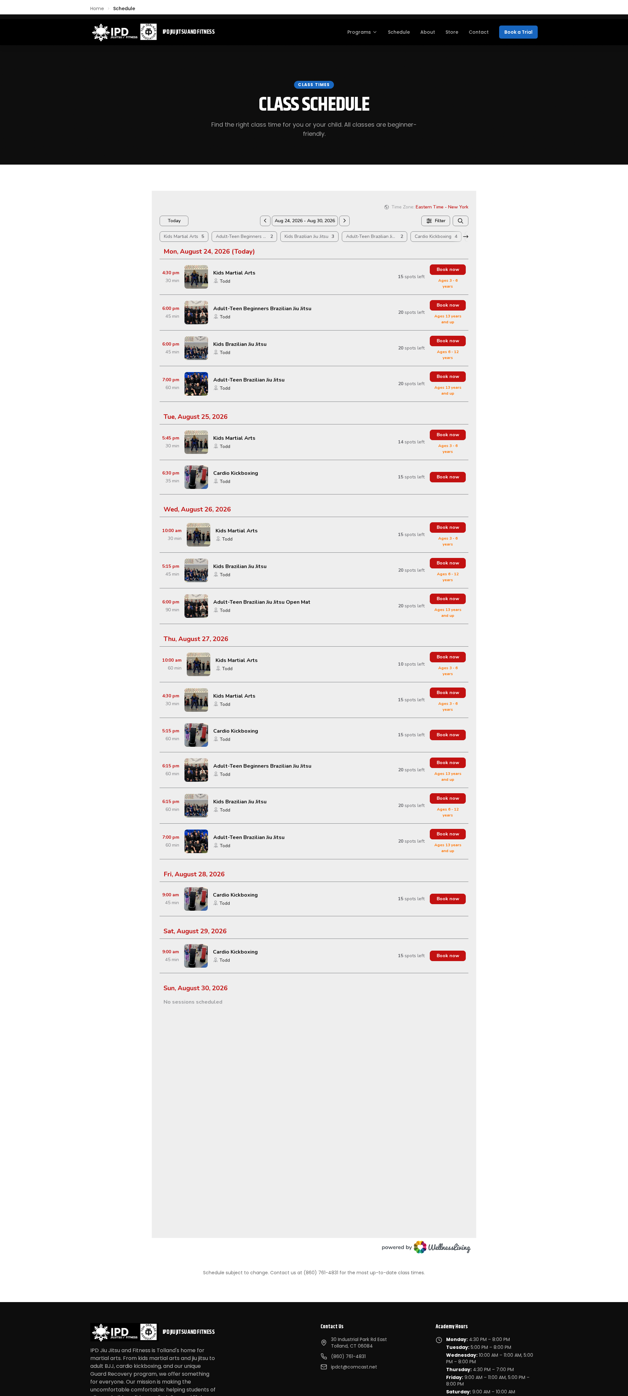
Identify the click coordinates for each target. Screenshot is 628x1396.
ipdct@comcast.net (354, 1367)
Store (451, 32)
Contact (479, 32)
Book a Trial (518, 32)
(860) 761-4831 (348, 1356)
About (427, 32)
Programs (359, 32)
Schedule (399, 32)
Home (97, 8)
